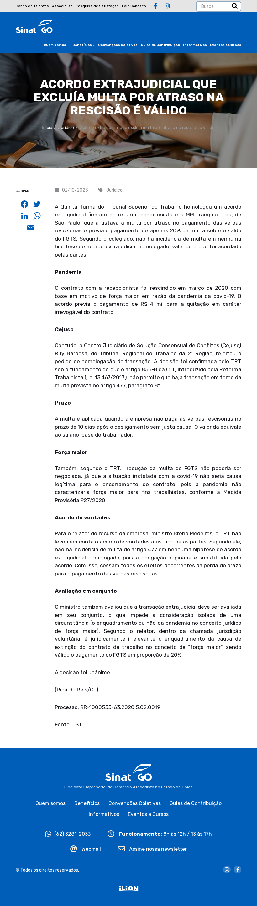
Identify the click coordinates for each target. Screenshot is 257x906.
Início (47, 127)
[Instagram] (167, 6)
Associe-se (62, 6)
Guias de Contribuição (160, 45)
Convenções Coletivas (118, 45)
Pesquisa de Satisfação (97, 6)
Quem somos (55, 45)
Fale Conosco (134, 6)
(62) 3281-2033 (73, 834)
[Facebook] (155, 6)
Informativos (195, 45)
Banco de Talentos (32, 6)
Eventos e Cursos (225, 45)
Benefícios (82, 45)
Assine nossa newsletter (157, 849)
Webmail (90, 849)
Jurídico (66, 127)
